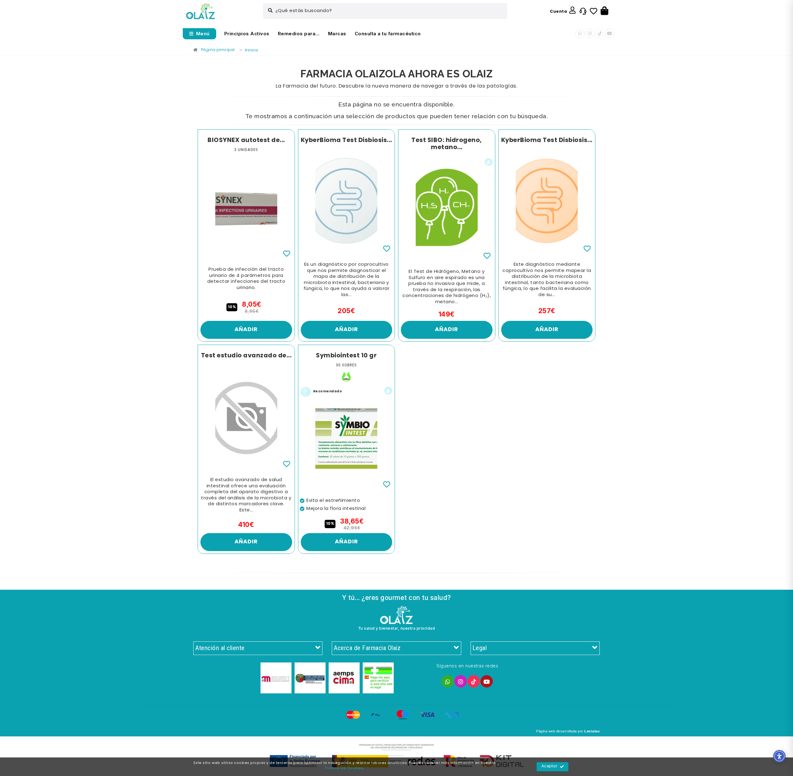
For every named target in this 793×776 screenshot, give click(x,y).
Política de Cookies (344, 768)
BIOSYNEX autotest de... (246, 140)
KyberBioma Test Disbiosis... (346, 140)
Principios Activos (246, 34)
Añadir (246, 329)
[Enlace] (201, 11)
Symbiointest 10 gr (346, 356)
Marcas (337, 34)
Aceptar (549, 766)
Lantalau (592, 731)
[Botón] (604, 11)
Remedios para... (299, 34)
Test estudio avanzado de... (246, 356)
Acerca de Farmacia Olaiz (367, 648)
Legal (479, 648)
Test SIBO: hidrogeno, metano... (446, 144)
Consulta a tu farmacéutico (388, 34)
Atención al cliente (220, 648)
